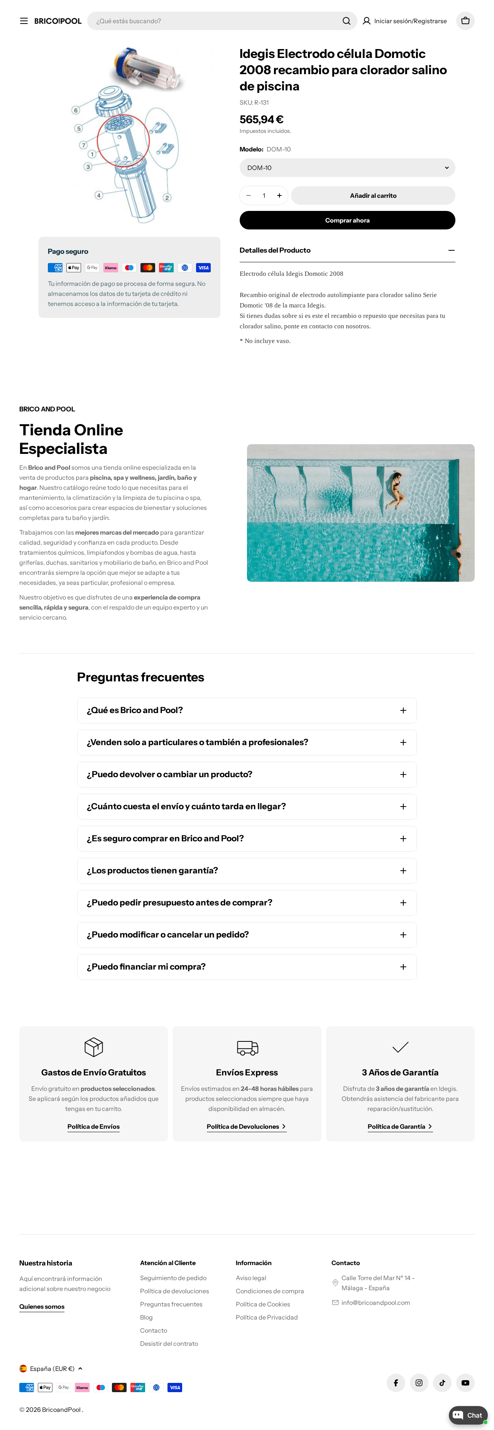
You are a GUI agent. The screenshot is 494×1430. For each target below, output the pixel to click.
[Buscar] (346, 20)
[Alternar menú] (24, 20)
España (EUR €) (52, 1368)
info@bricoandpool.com (376, 1302)
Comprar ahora (347, 220)
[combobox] (222, 21)
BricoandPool (62, 1409)
